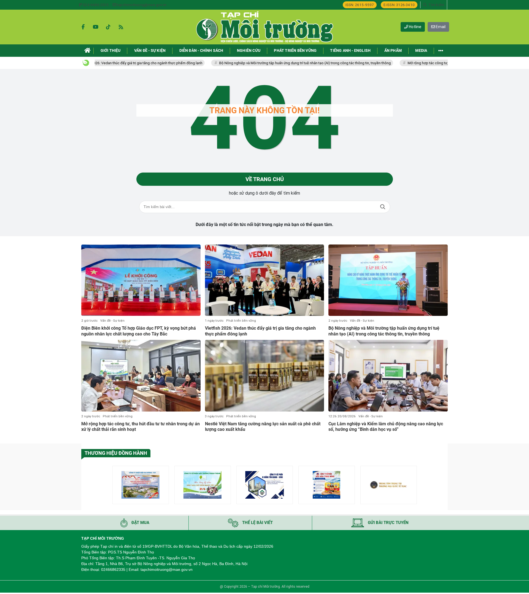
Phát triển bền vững (241, 320)
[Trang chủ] (87, 50)
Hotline (414, 27)
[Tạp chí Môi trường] (264, 27)
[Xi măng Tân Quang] (264, 485)
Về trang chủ (264, 179)
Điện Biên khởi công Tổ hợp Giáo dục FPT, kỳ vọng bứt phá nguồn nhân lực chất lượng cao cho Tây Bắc (138, 331)
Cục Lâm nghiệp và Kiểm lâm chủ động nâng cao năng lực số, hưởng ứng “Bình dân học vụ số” (385, 426)
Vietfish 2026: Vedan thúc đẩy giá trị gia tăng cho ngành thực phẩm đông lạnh (118, 63)
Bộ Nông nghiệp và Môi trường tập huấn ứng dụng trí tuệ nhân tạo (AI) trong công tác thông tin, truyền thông (282, 63)
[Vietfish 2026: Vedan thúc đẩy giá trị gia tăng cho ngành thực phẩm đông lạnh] (264, 280)
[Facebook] (83, 27)
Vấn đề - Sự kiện (112, 320)
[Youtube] (95, 27)
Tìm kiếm (383, 207)
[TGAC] (388, 485)
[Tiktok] (108, 27)
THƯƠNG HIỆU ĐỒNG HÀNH (116, 453)
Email (440, 27)
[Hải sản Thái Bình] (326, 485)
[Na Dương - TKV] (140, 485)
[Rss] (121, 27)
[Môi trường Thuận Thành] (202, 485)
